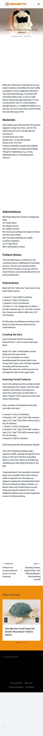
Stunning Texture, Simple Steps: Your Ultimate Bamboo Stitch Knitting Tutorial (32, 572)
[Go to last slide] (6, 620)
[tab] (17, 642)
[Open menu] (38, 4)
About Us (29, 683)
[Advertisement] (21, 62)
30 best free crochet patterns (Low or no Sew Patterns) (10, 570)
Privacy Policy (16, 683)
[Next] (37, 620)
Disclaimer (29, 687)
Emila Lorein (18, 36)
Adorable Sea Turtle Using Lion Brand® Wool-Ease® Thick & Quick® (20, 631)
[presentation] (21, 612)
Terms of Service (16, 687)
